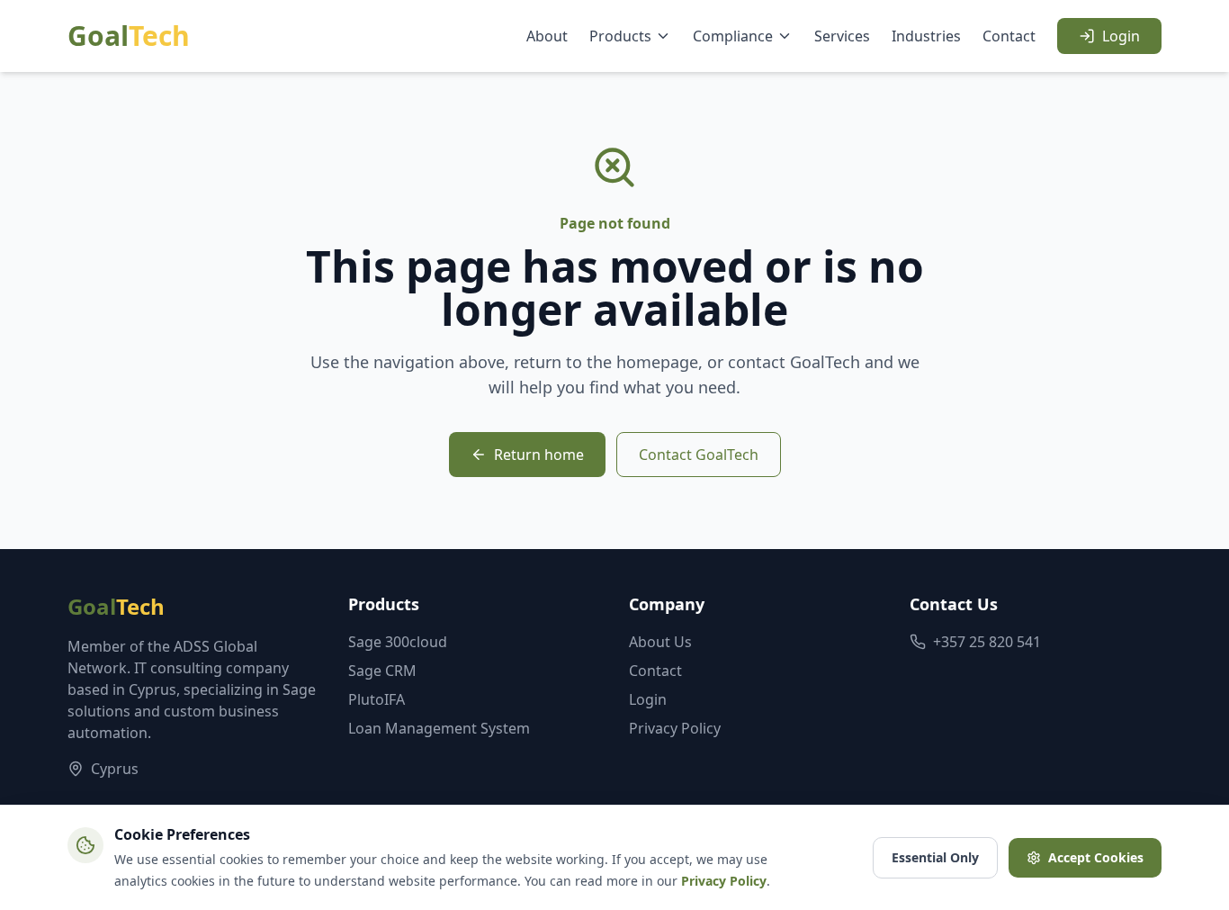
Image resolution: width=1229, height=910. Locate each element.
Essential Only (935, 857)
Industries (926, 36)
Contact (1009, 36)
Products (620, 36)
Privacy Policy (675, 728)
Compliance (733, 36)
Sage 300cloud (397, 642)
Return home (539, 454)
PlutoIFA (376, 699)
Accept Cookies (1096, 857)
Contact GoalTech (698, 454)
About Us (660, 642)
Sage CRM (382, 670)
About (547, 36)
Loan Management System (439, 728)
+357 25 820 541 (987, 642)
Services (842, 36)
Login (1121, 36)
